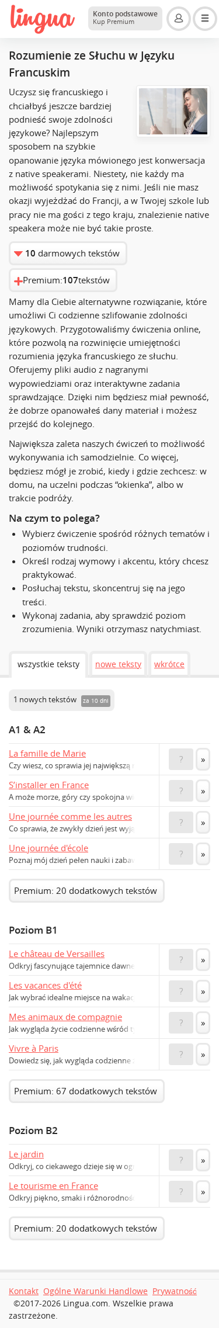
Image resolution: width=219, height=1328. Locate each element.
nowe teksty (118, 664)
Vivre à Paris (33, 1048)
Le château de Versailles (57, 953)
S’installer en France (49, 784)
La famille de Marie (47, 753)
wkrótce (169, 664)
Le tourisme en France (53, 1185)
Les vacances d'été (45, 985)
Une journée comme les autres (70, 816)
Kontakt (24, 1291)
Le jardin (26, 1154)
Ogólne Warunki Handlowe (95, 1291)
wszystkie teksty (48, 664)
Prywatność (174, 1291)
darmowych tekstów (72, 253)
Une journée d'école (48, 848)
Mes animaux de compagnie (65, 1016)
